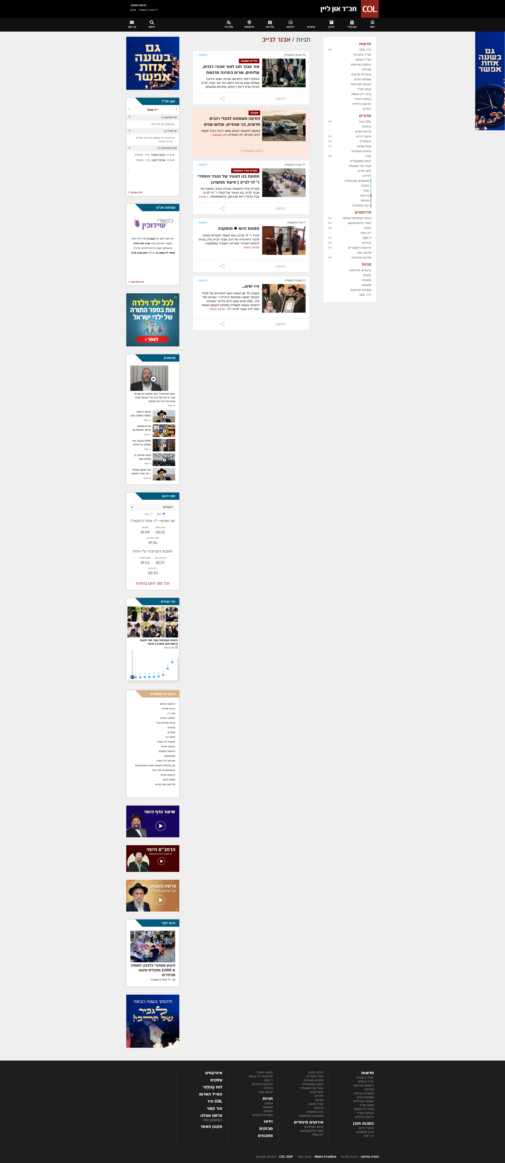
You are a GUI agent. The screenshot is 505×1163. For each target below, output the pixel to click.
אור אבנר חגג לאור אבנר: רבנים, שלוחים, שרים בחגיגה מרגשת (230, 69)
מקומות (268, 1107)
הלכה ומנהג (315, 1072)
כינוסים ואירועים (363, 1085)
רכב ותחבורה (314, 1112)
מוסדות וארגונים (262, 1115)
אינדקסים (213, 1073)
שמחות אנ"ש (365, 1097)
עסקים (216, 1080)
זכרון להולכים (365, 1132)
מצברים (171, 732)
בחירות (268, 1088)
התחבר (134, 5)
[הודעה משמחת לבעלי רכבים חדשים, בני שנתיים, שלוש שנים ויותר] (284, 126)
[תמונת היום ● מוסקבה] (284, 240)
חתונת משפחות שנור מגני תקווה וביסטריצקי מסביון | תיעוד (159, 642)
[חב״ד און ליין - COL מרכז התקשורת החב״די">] (348, 9)
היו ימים (369, 1136)
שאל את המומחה (311, 1088)
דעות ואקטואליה (312, 1084)
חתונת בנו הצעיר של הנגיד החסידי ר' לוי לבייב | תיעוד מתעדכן (228, 179)
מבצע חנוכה (265, 1072)
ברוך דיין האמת (364, 1109)
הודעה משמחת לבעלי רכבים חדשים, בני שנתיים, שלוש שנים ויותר (232, 124)
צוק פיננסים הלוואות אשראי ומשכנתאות (155, 765)
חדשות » (202, 55)
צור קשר (214, 1108)
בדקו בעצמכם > (219, 135)
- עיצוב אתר (316, 1157)
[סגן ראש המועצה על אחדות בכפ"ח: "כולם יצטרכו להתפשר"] (152, 946)
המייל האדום (210, 1094)
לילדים (319, 1096)
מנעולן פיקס (169, 779)
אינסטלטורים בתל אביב (163, 770)
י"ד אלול (161, 980)
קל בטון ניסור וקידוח (165, 784)
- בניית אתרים (359, 1157)
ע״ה (152, 155)
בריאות (318, 1108)
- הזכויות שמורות (274, 1157)
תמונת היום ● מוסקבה (238, 228)
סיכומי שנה (265, 1092)
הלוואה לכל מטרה (166, 741)
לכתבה (280, 99)
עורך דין (171, 713)
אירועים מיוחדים (262, 1084)
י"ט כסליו (317, 1135)
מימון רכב (170, 737)
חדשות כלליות (364, 1117)
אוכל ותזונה (315, 1104)
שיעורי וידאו (366, 1128)
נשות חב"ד (367, 1105)
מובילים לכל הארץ (166, 760)
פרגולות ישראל (167, 775)
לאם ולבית (316, 1092)
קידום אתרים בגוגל (165, 722)
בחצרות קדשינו (364, 1093)
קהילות (369, 1089)
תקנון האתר (211, 1126)
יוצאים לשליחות (363, 1101)
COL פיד (214, 1101)
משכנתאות (169, 756)
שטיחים (171, 727)
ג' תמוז (268, 1080)
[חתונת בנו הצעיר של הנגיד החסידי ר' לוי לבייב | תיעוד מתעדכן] (284, 182)
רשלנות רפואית (167, 718)
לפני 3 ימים (169, 647)
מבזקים (266, 1128)
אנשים (269, 1103)
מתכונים (265, 1136)
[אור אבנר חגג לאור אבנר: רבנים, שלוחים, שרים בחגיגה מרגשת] (284, 73)
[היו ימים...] (284, 298)
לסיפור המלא (251, 247)
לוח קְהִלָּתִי (212, 1087)
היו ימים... (250, 286)
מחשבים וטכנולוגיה (311, 1116)
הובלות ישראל (168, 746)
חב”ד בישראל (365, 1077)
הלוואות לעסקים (167, 751)
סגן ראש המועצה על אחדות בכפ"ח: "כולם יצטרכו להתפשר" (153, 970)
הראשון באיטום (167, 703)
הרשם (142, 5)
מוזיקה (319, 1100)
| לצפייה (203, 197)
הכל (330, 49)
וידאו (268, 1121)
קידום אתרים (168, 708)
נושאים (268, 1111)
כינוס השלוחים (313, 1127)
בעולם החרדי (365, 1113)
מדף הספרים (315, 1076)
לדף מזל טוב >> (136, 281)
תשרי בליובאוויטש (311, 1131)
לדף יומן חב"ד (135, 192)
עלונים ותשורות (313, 1080)
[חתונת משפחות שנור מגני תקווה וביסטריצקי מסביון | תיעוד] (152, 622)
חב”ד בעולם (366, 1081)
